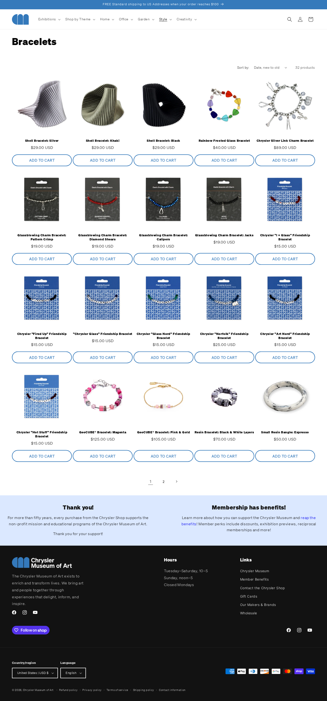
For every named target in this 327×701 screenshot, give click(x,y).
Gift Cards (248, 596)
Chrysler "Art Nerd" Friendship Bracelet (285, 336)
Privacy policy (92, 690)
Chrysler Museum (254, 571)
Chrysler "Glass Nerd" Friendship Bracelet (163, 336)
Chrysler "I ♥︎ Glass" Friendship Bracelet (285, 237)
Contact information (172, 690)
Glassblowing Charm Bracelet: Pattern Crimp (41, 237)
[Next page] (176, 481)
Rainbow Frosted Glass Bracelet (224, 141)
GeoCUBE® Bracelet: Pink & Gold (163, 432)
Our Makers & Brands (258, 605)
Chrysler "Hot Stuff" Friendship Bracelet (42, 434)
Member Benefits (254, 579)
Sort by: (243, 67)
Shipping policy (143, 690)
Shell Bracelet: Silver (42, 141)
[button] (49, 19)
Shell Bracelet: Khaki (103, 141)
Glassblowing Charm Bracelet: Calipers (163, 237)
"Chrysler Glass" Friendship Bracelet (102, 334)
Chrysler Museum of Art (38, 690)
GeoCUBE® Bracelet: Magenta (102, 432)
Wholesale (248, 613)
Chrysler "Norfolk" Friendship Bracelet (224, 336)
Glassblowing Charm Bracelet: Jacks (224, 235)
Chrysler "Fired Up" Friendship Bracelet (42, 336)
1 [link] (151, 481)
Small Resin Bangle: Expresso (285, 432)
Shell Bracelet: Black (163, 141)
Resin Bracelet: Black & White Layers (224, 432)
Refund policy (68, 690)
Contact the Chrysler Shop (262, 588)
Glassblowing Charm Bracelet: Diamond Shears (102, 237)
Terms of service (117, 690)
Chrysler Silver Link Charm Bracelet (285, 141)
